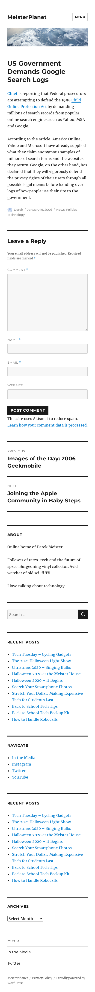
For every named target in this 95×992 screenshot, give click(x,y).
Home (13, 940)
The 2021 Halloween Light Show (41, 661)
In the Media (23, 757)
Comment (17, 270)
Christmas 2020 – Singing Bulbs (41, 667)
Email (14, 363)
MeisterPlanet (27, 17)
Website (15, 385)
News (60, 209)
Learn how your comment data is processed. (47, 425)
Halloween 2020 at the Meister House (46, 674)
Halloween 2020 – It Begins (37, 680)
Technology (16, 214)
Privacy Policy (42, 978)
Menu (80, 17)
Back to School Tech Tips (35, 706)
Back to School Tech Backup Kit (41, 713)
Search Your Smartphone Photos (42, 687)
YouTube (20, 777)
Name (14, 340)
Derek (18, 209)
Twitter (19, 770)
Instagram (21, 764)
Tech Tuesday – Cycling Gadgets (41, 654)
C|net (12, 93)
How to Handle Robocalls (35, 719)
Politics (71, 209)
